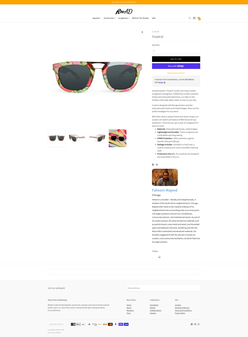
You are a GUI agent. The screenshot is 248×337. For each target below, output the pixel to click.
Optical (152, 307)
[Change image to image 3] (97, 138)
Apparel (153, 313)
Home (129, 305)
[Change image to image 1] (56, 138)
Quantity (156, 45)
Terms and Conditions (183, 310)
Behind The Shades (140, 18)
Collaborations (155, 310)
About (129, 307)
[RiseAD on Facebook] (192, 324)
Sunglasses (154, 305)
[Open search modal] (189, 18)
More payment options (176, 73)
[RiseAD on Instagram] (198, 324)
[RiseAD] (124, 11)
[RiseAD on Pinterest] (195, 324)
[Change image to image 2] (77, 138)
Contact (178, 305)
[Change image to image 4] (117, 138)
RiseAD (62, 330)
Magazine (130, 310)
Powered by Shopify (54, 333)
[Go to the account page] (194, 18)
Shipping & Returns (182, 307)
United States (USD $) (56, 324)
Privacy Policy (180, 313)
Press (129, 313)
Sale (154, 18)
